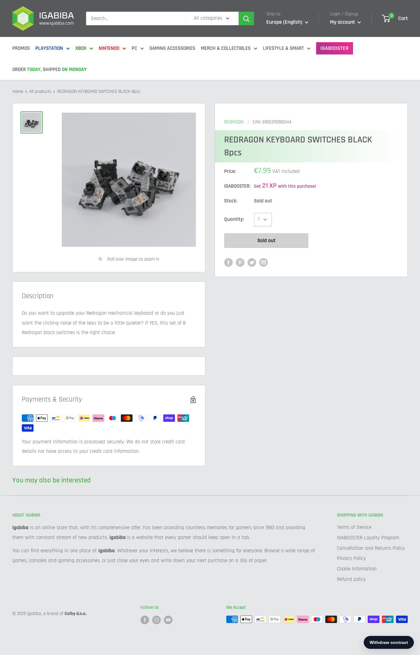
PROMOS (21, 48)
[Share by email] (263, 263)
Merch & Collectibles (226, 48)
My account (343, 22)
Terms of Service (354, 527)
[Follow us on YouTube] (168, 620)
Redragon (234, 122)
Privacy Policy (351, 558)
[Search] (246, 18)
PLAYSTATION (49, 48)
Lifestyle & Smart (283, 48)
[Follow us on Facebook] (145, 620)
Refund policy (351, 579)
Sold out (266, 240)
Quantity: (234, 219)
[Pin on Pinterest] (240, 263)
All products (40, 91)
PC (134, 48)
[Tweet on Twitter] (252, 263)
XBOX (80, 48)
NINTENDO (109, 48)
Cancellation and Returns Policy (371, 548)
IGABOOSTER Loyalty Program (368, 537)
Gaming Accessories (172, 48)
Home (17, 91)
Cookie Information (357, 568)
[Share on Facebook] (228, 263)
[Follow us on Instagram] (156, 620)
